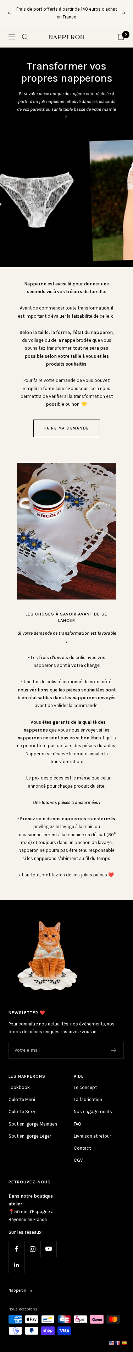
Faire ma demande (66, 428)
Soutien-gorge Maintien (33, 1124)
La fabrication (88, 1099)
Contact (82, 1148)
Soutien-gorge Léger (30, 1136)
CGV (78, 1160)
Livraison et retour (92, 1136)
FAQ (77, 1124)
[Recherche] (25, 37)
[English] (112, 1342)
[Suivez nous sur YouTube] (48, 1249)
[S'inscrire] (114, 1050)
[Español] (124, 1342)
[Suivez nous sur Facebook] (16, 1249)
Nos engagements (93, 1111)
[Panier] (120, 37)
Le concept (85, 1087)
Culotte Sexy (22, 1111)
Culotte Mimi (22, 1099)
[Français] (118, 1342)
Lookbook (19, 1087)
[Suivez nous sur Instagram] (32, 1249)
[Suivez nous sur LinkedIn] (16, 1265)
